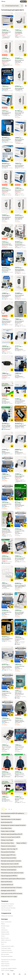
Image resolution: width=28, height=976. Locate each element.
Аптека (3, 936)
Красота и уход (4, 938)
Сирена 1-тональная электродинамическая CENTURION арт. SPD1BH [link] (7, 585)
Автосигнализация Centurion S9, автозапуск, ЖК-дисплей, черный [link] (6, 190)
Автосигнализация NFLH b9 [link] (19, 799)
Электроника (4, 930)
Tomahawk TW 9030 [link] (6, 375)
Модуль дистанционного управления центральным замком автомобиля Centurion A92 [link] (20, 348)
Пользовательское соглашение (8, 959)
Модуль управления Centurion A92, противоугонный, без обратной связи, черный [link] (20, 476)
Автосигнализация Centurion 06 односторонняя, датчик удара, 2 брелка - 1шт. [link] (7, 270)
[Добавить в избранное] (12, 14)
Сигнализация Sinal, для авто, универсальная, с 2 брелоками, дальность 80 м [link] (7, 476)
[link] (14, 813)
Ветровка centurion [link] (6, 773)
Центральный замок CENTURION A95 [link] (6, 348)
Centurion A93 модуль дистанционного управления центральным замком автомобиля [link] (20, 401)
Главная (3, 974)
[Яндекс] (12, 970)
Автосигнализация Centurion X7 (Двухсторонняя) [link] (19, 296)
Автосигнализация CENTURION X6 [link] (19, 89)
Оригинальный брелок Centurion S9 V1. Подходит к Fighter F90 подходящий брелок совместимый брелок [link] (7, 639)
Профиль (25, 974)
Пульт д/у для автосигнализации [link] (19, 693)
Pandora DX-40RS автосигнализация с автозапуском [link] (6, 531)
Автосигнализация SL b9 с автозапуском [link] (20, 558)
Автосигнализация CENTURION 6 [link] (19, 140)
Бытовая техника (5, 925)
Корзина (19, 974)
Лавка (8, 974)
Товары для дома (5, 934)
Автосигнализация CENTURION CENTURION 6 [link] (6, 32)
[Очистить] (22, 6)
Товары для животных (6, 950)
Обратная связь (5, 961)
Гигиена (3, 928)
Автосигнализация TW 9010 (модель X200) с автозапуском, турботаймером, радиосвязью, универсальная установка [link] (20, 586)
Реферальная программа (7, 915)
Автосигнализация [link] (6, 746)
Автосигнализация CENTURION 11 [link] (6, 113)
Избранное (14, 974)
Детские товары (5, 954)
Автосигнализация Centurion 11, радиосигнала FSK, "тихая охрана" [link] (19, 190)
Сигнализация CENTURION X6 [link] (18, 32)
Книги (2, 944)
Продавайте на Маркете (7, 905)
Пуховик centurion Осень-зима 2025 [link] (6, 426)
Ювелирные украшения (6, 956)
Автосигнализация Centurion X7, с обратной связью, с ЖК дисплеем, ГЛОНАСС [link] (7, 61)
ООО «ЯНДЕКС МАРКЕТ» (11, 968)
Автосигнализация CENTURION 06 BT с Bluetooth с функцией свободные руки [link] (20, 270)
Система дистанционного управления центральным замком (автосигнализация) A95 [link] (7, 401)
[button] (26, 6)
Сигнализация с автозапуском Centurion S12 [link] (20, 244)
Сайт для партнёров (6, 910)
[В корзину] (12, 26)
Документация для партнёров (8, 908)
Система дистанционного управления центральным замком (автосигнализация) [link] (20, 376)
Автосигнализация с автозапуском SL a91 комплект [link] (7, 667)
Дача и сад (3, 942)
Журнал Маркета (5, 965)
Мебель (3, 923)
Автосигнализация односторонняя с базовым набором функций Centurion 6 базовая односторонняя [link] (20, 166)
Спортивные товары (6, 948)
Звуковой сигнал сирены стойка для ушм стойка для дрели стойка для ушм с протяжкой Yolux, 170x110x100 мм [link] (20, 721)
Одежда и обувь (5, 932)
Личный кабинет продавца (7, 903)
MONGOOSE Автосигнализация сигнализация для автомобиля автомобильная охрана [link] (20, 505)
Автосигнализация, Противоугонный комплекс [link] (19, 613)
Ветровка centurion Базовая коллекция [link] (6, 558)
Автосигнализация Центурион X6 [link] (19, 321)
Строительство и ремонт (7, 952)
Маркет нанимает (5, 963)
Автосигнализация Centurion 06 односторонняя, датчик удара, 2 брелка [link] (7, 89)
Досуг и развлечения (6, 921)
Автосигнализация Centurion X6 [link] (19, 61)
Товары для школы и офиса (7, 946)
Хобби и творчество (6, 940)
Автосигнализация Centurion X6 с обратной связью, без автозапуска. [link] (7, 140)
